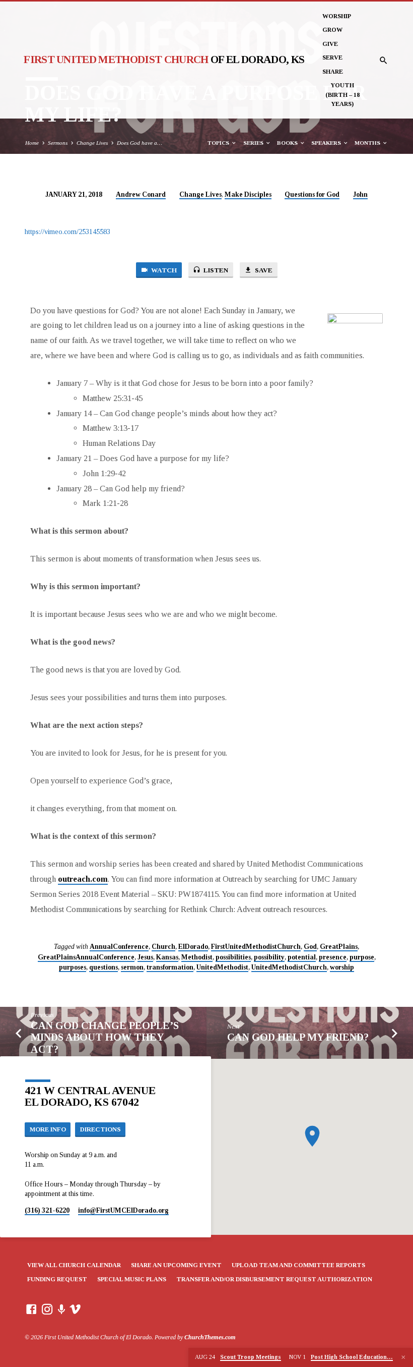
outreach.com (83, 879)
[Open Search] (383, 60)
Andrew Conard (141, 194)
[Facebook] (31, 1309)
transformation (170, 967)
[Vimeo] (75, 1309)
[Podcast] (61, 1310)
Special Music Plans (131, 1279)
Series (254, 143)
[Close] (403, 1357)
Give (330, 43)
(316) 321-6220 (47, 1210)
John (360, 194)
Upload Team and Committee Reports (298, 1265)
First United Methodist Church (164, 59)
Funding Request (57, 1279)
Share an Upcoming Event (176, 1265)
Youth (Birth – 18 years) (342, 94)
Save (262, 270)
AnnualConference (119, 946)
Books (288, 143)
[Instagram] (47, 1309)
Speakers (326, 143)
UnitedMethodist (222, 967)
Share (332, 71)
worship (342, 967)
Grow (332, 29)
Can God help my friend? (298, 1037)
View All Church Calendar (74, 1265)
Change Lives (92, 143)
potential (302, 957)
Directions (100, 1129)
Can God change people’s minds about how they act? (105, 1037)
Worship (336, 16)
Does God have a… (139, 143)
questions (103, 967)
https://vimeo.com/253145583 (67, 231)
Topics (219, 143)
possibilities (233, 957)
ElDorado (193, 946)
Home (32, 143)
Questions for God (312, 194)
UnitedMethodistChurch (289, 967)
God (310, 946)
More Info (48, 1129)
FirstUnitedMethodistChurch (256, 946)
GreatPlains (339, 946)
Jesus (145, 957)
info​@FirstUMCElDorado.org (123, 1210)
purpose (362, 957)
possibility (269, 957)
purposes (72, 967)
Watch (163, 270)
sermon (132, 967)
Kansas (167, 957)
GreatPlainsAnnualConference (86, 957)
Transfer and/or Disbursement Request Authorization (274, 1279)
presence (333, 957)
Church (163, 946)
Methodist (197, 957)
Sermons (57, 143)
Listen (215, 270)
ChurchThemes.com (210, 1337)
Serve (332, 57)
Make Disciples (248, 194)
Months (368, 143)
